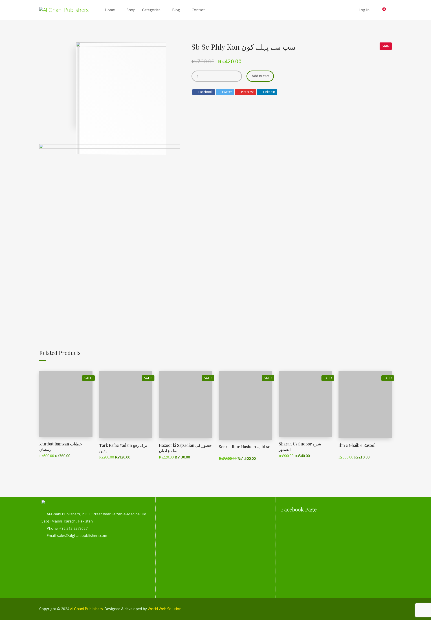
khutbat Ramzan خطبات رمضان (60, 446)
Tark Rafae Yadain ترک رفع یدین (123, 448)
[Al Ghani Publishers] (64, 10)
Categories (151, 9)
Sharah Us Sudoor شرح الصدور (300, 446)
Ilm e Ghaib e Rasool (357, 445)
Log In (364, 9)
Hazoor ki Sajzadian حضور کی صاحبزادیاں (185, 448)
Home (110, 9)
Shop (131, 9)
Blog (176, 9)
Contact (198, 9)
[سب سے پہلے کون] (109, 232)
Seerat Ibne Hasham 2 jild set (245, 446)
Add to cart (260, 76)
